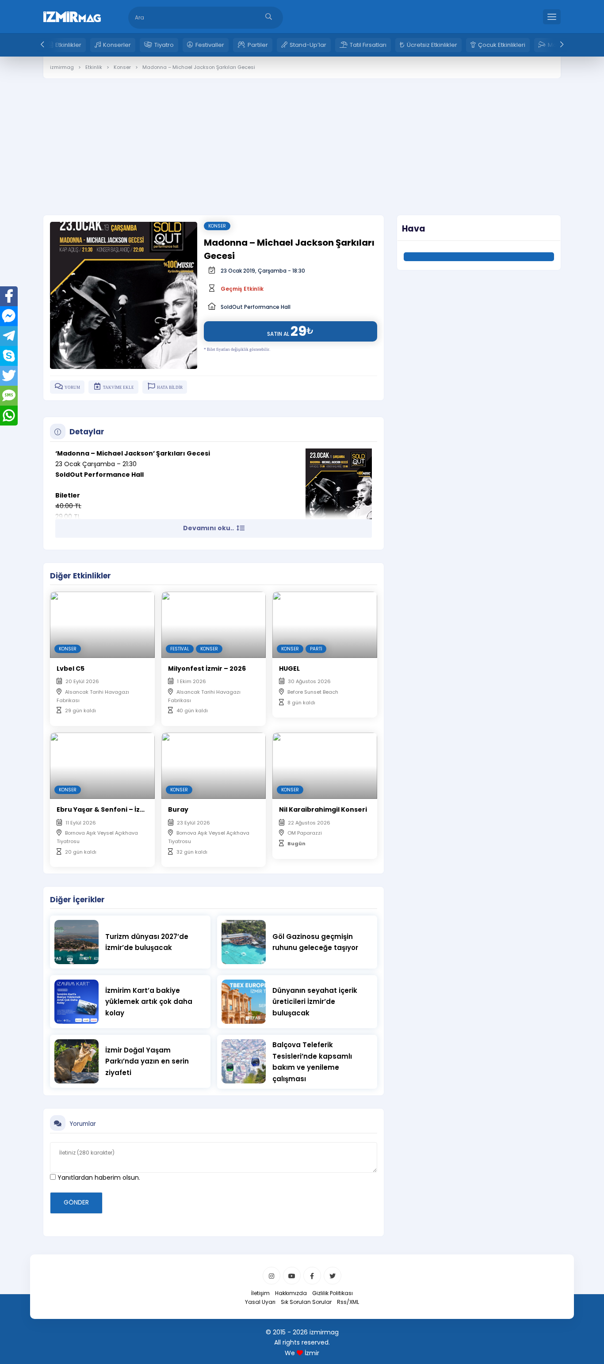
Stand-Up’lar (308, 45)
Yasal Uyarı (260, 1302)
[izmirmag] (72, 15)
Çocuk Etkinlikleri (501, 45)
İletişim (260, 1293)
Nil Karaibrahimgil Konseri (323, 809)
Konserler (117, 45)
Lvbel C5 (70, 668)
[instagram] (271, 1275)
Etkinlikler (68, 45)
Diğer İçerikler (77, 899)
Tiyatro (164, 45)
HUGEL (289, 668)
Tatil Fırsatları (368, 45)
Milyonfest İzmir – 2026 (207, 668)
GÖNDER (76, 1202)
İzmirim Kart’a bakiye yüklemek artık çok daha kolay (148, 1002)
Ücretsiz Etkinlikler (432, 45)
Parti (316, 649)
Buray (178, 809)
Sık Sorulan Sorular (306, 1302)
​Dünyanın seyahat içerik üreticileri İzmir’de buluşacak (314, 1002)
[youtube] (292, 1275)
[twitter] (332, 1275)
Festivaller (209, 45)
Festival (179, 649)
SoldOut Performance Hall (256, 307)
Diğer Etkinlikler (80, 575)
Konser (217, 226)
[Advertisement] (302, 140)
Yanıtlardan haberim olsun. (98, 1177)
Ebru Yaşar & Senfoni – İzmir (104, 809)
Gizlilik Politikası (332, 1293)
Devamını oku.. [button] (209, 528)
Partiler (258, 45)
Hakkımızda (291, 1293)
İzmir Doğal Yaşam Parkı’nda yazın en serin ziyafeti (147, 1061)
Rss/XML (348, 1302)
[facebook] (312, 1275)
